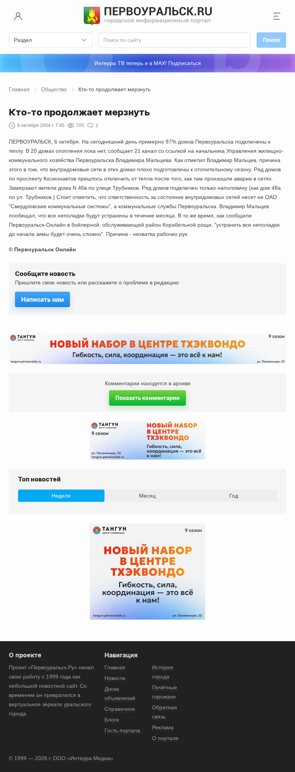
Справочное (119, 709)
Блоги (111, 720)
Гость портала (122, 730)
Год (233, 496)
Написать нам (42, 299)
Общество (54, 89)
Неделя (61, 496)
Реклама (163, 727)
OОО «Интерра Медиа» (83, 758)
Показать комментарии (147, 397)
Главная (19, 89)
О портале (165, 738)
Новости (114, 678)
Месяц (147, 496)
